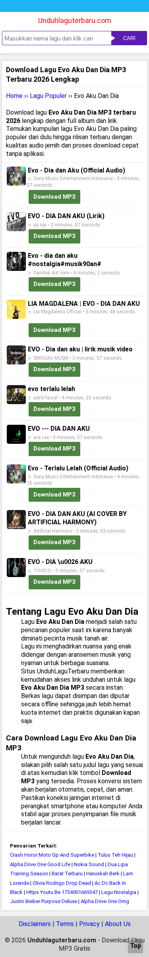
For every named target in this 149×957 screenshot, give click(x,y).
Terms (65, 924)
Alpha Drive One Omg (105, 901)
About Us (118, 924)
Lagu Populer (48, 96)
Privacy (89, 924)
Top (135, 946)
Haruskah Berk (103, 873)
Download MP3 (54, 196)
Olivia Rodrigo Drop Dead (62, 883)
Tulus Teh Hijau (115, 855)
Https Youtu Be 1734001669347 (62, 892)
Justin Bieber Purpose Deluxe (43, 901)
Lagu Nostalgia (118, 892)
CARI (129, 38)
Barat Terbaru (67, 873)
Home (14, 96)
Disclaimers (35, 924)
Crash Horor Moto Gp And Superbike (52, 855)
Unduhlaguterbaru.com (74, 20)
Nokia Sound (89, 864)
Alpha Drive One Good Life (40, 864)
